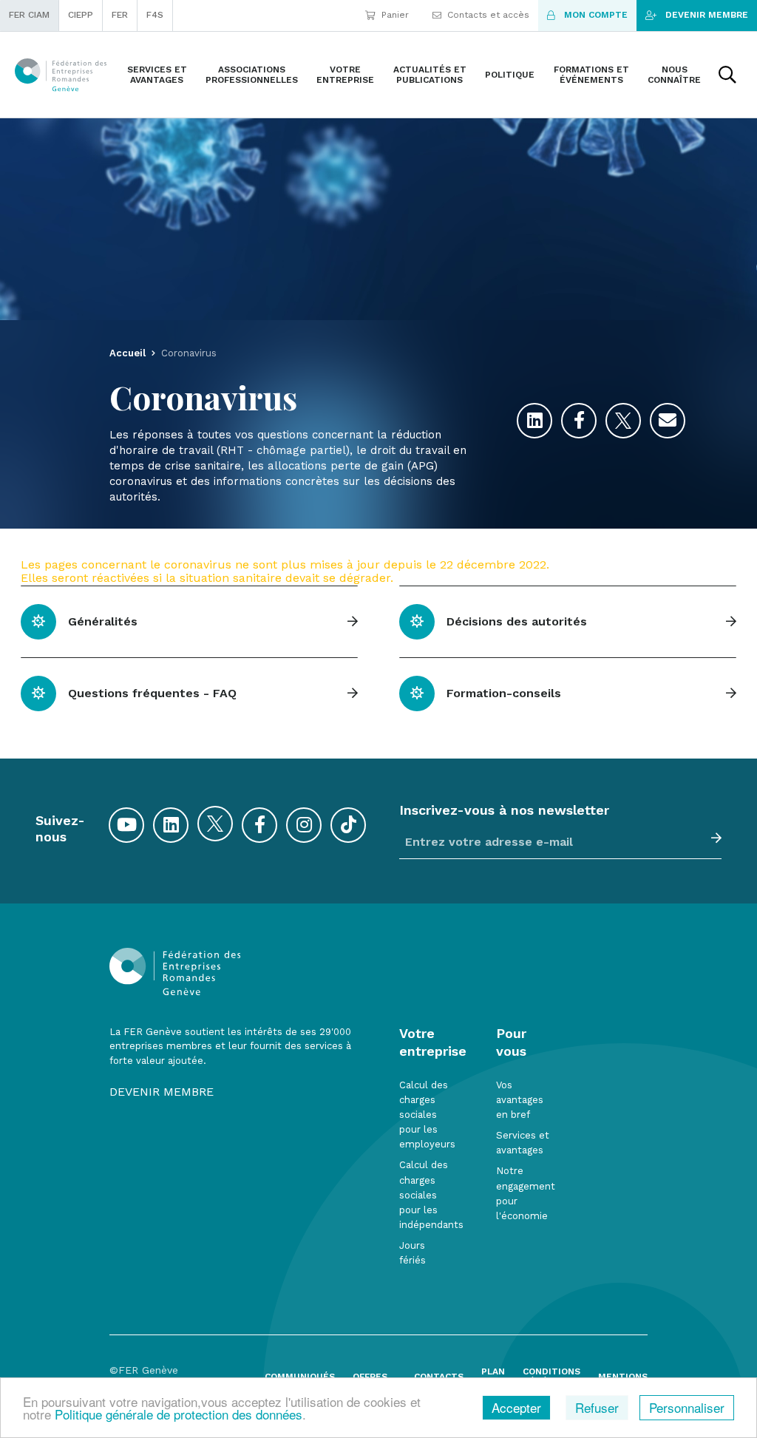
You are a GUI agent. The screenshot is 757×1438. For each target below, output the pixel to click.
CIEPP (80, 15)
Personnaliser (686, 1407)
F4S (154, 15)
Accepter (516, 1407)
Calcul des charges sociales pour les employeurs (427, 1114)
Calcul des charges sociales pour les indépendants (431, 1194)
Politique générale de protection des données (178, 1414)
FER (120, 15)
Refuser (597, 1407)
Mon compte (596, 15)
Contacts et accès (488, 15)
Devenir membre (706, 15)
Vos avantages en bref (519, 1099)
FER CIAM (29, 15)
